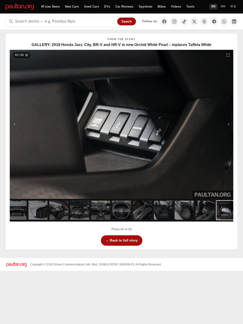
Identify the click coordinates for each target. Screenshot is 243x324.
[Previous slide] (38, 124)
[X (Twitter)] (194, 21)
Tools (190, 6)
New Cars (72, 6)
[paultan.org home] (20, 6)
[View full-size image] (228, 55)
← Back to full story (122, 240)
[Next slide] (206, 124)
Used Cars (91, 6)
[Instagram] (174, 21)
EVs (107, 6)
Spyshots (145, 6)
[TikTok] (184, 21)
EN (213, 6)
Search (127, 21)
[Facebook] (164, 21)
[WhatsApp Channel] (224, 21)
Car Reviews (124, 6)
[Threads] (204, 21)
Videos (176, 6)
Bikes (162, 6)
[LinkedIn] (234, 21)
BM (223, 6)
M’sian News (50, 6)
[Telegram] (214, 21)
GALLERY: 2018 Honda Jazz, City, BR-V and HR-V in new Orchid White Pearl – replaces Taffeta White (121, 45)
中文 (233, 6)
